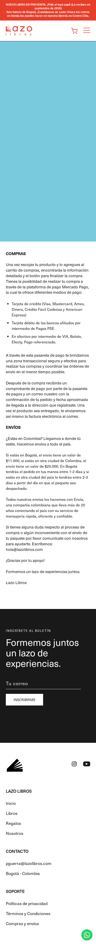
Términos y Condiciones (28, 913)
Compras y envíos (22, 923)
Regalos (13, 823)
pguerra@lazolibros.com (28, 863)
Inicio (11, 803)
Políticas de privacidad (27, 903)
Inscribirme (24, 699)
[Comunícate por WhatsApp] (87, 935)
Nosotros (14, 833)
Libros (11, 813)
